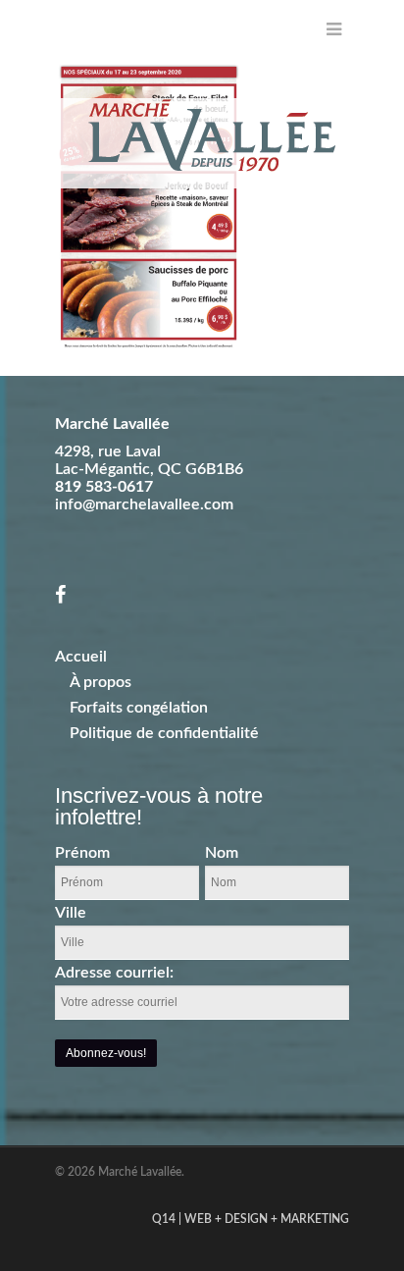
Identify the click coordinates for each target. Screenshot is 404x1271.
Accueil (81, 656)
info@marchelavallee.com (144, 504)
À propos (100, 682)
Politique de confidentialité (164, 733)
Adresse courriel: (114, 972)
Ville (70, 913)
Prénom (82, 853)
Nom (221, 853)
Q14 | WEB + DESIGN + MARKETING (250, 1219)
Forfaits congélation (139, 707)
